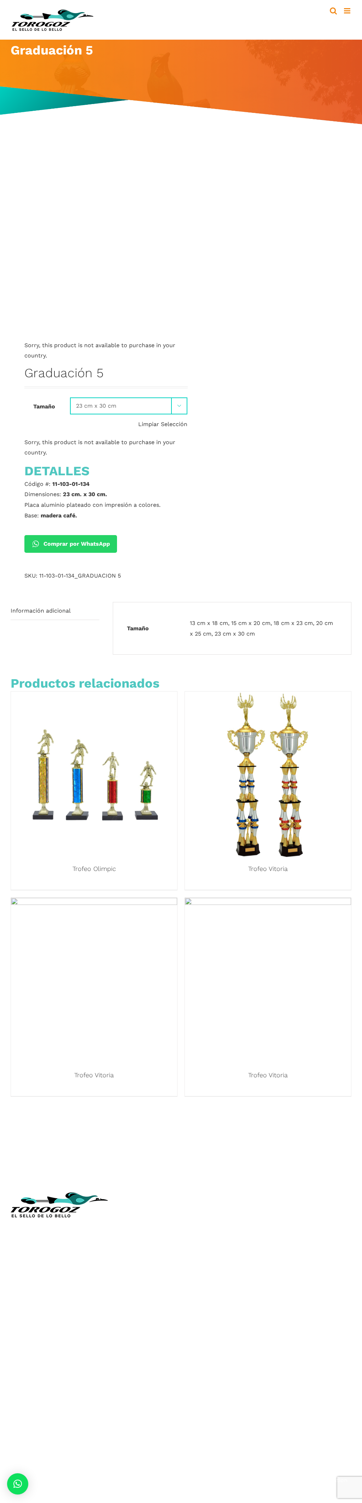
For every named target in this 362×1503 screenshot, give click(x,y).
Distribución (203, 1278)
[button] (17, 1484)
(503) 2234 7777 (44, 1266)
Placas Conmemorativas (44, 1386)
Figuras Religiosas (211, 1257)
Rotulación (26, 1428)
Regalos (21, 1418)
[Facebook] (191, 1335)
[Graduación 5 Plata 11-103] (92, 235)
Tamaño (44, 406)
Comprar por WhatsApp (76, 543)
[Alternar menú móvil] (347, 11)
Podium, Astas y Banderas (46, 1438)
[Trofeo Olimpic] (94, 696)
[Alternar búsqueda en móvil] (333, 11)
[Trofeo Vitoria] (268, 696)
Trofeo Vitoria (268, 868)
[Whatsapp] (218, 1335)
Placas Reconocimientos (44, 1376)
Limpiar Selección (162, 424)
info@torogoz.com (36, 1283)
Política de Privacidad (216, 1310)
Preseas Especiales (36, 1397)
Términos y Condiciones (219, 1299)
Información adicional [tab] (41, 610)
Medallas (23, 1365)
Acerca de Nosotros (214, 1226)
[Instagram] (205, 1335)
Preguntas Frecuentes (217, 1320)
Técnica (197, 1236)
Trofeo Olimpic (94, 868)
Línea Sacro (203, 1268)
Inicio (194, 1215)
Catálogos (200, 1247)
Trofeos (21, 1355)
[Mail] (232, 1335)
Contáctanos (204, 1289)
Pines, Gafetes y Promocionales (54, 1407)
